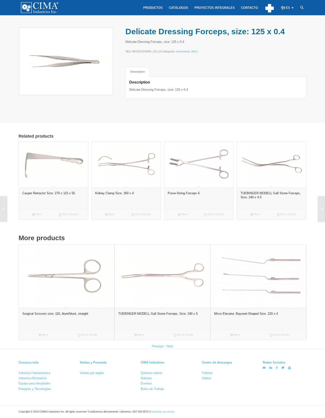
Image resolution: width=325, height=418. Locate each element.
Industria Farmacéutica (34, 373)
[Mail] (264, 367)
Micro (194, 51)
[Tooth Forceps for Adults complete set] (3, 209)
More (38, 214)
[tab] (137, 72)
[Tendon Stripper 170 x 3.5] (321, 209)
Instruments (183, 51)
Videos (206, 378)
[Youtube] (289, 367)
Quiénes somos (151, 373)
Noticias (146, 378)
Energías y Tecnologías (35, 388)
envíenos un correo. (163, 411)
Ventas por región (92, 373)
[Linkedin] (270, 367)
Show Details (69, 214)
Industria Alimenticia (32, 378)
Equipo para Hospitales (34, 383)
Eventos (146, 383)
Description (137, 71)
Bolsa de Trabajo (152, 388)
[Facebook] (277, 367)
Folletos (207, 373)
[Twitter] (282, 367)
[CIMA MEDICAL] (269, 7)
